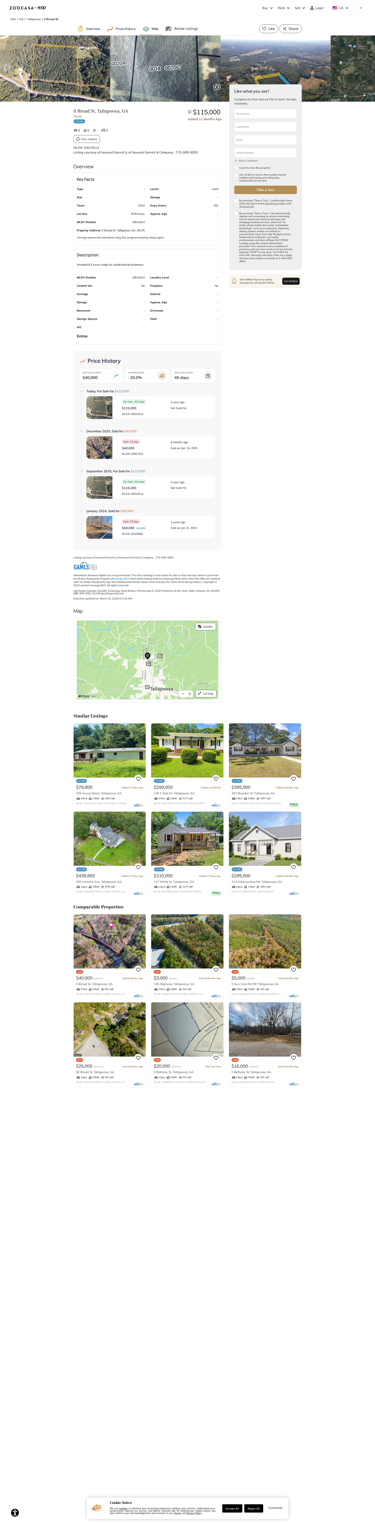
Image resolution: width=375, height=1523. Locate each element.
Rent (281, 8)
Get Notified (290, 280)
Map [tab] (155, 28)
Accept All (232, 1508)
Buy (265, 8)
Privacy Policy (194, 1513)
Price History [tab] (126, 28)
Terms (177, 1513)
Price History (89, 139)
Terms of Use (246, 206)
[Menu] (361, 7)
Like (271, 28)
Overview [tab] (93, 28)
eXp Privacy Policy (275, 203)
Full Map (208, 693)
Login (319, 8)
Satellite (208, 626)
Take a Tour (265, 190)
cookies (123, 1508)
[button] (151, 407)
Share (293, 28)
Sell (297, 8)
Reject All (254, 1508)
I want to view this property (254, 167)
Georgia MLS (121, 578)
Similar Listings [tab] (186, 28)
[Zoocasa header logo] (27, 8)
